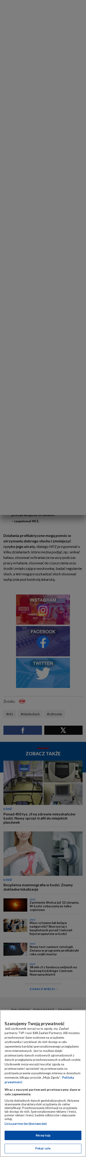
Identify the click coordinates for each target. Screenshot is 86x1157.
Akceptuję (43, 1135)
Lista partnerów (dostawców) (26, 1123)
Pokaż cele (43, 1148)
